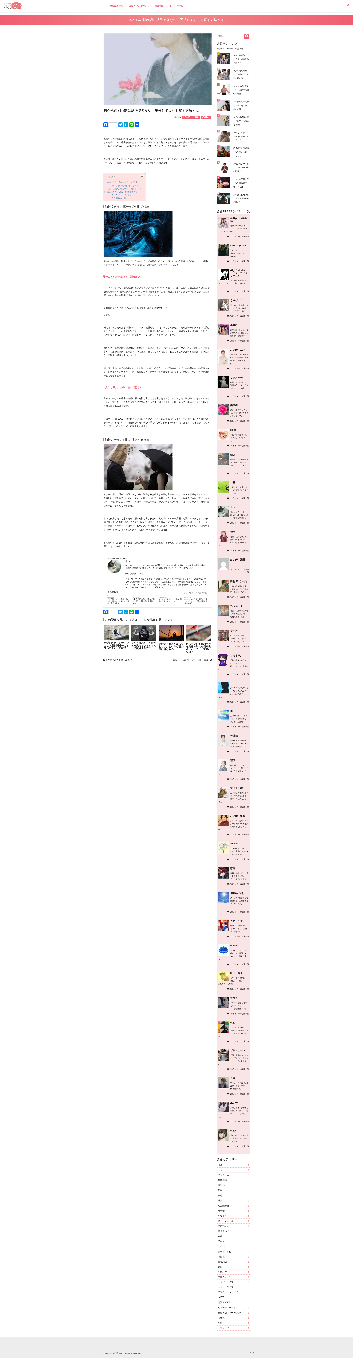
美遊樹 (234, 405)
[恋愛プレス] (36, 6)
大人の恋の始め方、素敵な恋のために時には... (241, 74)
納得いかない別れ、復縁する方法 (122, 192)
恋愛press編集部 (238, 219)
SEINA (234, 843)
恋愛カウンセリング (139, 6)
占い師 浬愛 (237, 559)
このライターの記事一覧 (196, 593)
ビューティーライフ (228, 1307)
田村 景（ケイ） (239, 581)
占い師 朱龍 (237, 815)
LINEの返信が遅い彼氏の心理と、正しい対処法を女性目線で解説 (144, 601)
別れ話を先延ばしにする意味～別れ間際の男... (241, 198)
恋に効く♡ (223, 1226)
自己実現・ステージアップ (231, 1312)
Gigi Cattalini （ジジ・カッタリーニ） (239, 273)
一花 (232, 482)
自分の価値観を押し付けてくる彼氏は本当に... (241, 121)
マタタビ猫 (236, 788)
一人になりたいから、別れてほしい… (127, 189)
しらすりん (236, 655)
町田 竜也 (236, 973)
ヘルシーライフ (225, 1287)
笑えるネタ (223, 1231)
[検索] (246, 36)
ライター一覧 (176, 6)
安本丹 (234, 630)
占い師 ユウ (237, 349)
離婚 (220, 1323)
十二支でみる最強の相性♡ (118, 660)
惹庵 (232, 868)
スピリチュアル (225, 1221)
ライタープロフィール (125, 195)
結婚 (220, 1267)
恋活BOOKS (224, 1302)
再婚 (220, 1236)
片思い (221, 1185)
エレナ (234, 1102)
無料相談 (222, 1180)
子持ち (221, 1241)
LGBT (221, 1297)
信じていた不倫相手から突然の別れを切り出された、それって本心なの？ (198, 648)
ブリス (234, 998)
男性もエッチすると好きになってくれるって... (241, 136)
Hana (233, 430)
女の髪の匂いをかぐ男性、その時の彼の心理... (241, 105)
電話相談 (159, 6)
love (220, 1165)
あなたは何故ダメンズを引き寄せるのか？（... (241, 59)
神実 (232, 532)
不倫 (220, 1170)
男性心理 (222, 1272)
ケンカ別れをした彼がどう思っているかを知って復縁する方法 (143, 646)
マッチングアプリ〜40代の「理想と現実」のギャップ (170, 600)
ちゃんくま (236, 606)
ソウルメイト (224, 1216)
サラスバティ (237, 377)
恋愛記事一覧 (117, 6)
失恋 (220, 1195)
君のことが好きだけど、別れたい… (126, 186)
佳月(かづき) (237, 893)
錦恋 (232, 454)
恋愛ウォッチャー (227, 1277)
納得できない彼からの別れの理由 (122, 182)
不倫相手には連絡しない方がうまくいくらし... (241, 152)
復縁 (220, 1190)
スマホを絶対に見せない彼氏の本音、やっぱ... (241, 183)
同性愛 (221, 1256)
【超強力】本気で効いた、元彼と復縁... (190, 660)
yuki (232, 1022)
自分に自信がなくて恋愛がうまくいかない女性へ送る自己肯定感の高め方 (195, 601)
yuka (233, 1130)
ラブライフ (223, 1328)
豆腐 (232, 1078)
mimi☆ (234, 945)
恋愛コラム (223, 1175)
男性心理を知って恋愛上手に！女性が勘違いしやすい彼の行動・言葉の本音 (119, 601)
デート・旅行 (224, 1251)
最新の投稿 (121, 198)
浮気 (220, 1200)
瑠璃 (232, 760)
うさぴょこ (236, 300)
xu (231, 683)
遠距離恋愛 (223, 1205)
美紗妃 (234, 735)
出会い (221, 1246)
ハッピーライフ (225, 1282)
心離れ (221, 1318)
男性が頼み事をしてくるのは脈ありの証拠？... (241, 167)
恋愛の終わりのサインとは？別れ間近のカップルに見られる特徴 (116, 645)
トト (232, 507)
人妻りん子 (236, 920)
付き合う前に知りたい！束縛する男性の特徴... (241, 90)
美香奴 (234, 325)
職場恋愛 (222, 1262)
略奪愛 (221, 1211)
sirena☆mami (238, 245)
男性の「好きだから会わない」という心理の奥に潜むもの (171, 647)
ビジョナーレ (237, 1050)
